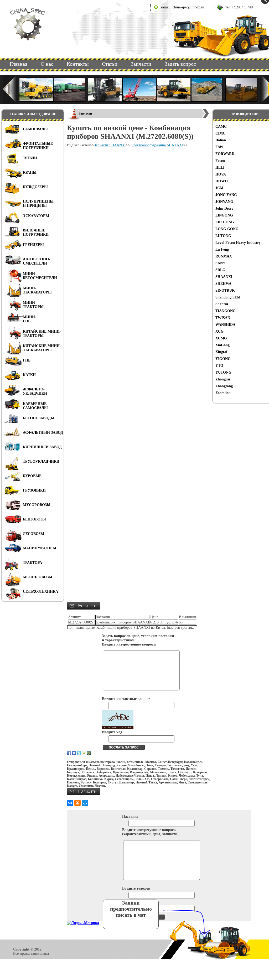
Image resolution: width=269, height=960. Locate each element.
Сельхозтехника (40, 591)
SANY (220, 263)
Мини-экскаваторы (37, 290)
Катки (29, 375)
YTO (219, 366)
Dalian (220, 140)
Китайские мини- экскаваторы (42, 348)
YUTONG (223, 372)
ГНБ (26, 360)
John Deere (224, 208)
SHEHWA (223, 284)
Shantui (221, 304)
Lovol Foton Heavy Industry (238, 243)
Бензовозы (34, 519)
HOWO (221, 181)
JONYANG (224, 202)
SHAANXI (223, 277)
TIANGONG (225, 311)
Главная (18, 64)
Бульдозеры (35, 187)
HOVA (220, 174)
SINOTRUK (225, 290)
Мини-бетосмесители (40, 276)
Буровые (32, 476)
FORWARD (224, 154)
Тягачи (30, 158)
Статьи (109, 64)
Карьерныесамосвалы (35, 406)
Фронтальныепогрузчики (38, 146)
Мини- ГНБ (29, 319)
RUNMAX (223, 256)
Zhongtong (224, 386)
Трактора (32, 563)
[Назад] (10, 89)
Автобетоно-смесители (36, 261)
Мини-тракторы (33, 305)
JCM (219, 188)
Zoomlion (223, 393)
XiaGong (222, 345)
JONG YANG (226, 195)
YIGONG (223, 359)
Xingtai (221, 352)
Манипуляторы (39, 548)
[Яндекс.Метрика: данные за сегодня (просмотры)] (83, 923)
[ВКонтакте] (70, 803)
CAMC (221, 126)
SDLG (220, 270)
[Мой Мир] (85, 803)
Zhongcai (222, 379)
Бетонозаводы (38, 418)
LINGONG (224, 215)
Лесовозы (33, 534)
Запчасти (141, 64)
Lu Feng (222, 249)
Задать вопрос (180, 64)
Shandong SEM (227, 297)
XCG (219, 331)
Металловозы (37, 577)
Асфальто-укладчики (35, 391)
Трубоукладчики (41, 461)
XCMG (221, 338)
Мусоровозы (36, 505)
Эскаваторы (36, 216)
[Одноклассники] (77, 803)
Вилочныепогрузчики (36, 232)
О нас (47, 64)
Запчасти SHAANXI (110, 145)
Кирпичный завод (42, 447)
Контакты (78, 64)
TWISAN (222, 318)
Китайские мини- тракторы (42, 333)
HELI (219, 167)
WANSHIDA (225, 325)
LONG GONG (227, 229)
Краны (30, 172)
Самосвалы (35, 129)
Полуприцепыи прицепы (38, 203)
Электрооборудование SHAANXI (157, 145)
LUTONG (223, 236)
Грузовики (34, 490)
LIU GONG (224, 222)
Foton (220, 161)
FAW (219, 147)
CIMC (220, 133)
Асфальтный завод (43, 433)
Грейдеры (33, 245)
